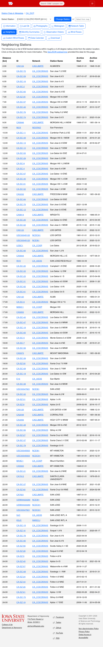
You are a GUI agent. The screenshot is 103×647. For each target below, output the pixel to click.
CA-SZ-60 (20, 489)
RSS (57, 638)
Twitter (58, 622)
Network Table (77, 25)
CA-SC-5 (20, 337)
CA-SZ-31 (20, 399)
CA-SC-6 (20, 301)
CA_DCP (30, 13)
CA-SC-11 (21, 132)
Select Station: (8, 19)
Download (55, 37)
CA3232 (20, 194)
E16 (18, 378)
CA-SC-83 (21, 91)
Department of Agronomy (12, 627)
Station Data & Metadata (12, 13)
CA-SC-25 (21, 219)
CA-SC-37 (21, 440)
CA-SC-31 (21, 281)
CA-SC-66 (21, 250)
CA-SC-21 (21, 471)
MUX (18, 127)
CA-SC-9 (20, 163)
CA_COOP (37, 245)
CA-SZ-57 (20, 566)
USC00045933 (23, 450)
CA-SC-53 (21, 153)
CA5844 (20, 255)
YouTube (59, 633)
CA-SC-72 (21, 71)
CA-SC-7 (20, 342)
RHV (18, 260)
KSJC (19, 520)
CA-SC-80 (21, 540)
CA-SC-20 (21, 266)
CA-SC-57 (21, 101)
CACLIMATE (38, 66)
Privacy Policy (84, 631)
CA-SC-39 (21, 358)
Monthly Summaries (30, 31)
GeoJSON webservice (57, 51)
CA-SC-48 (21, 424)
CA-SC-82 (21, 286)
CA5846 (20, 122)
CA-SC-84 (21, 199)
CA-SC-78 (21, 535)
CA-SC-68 (21, 571)
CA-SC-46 (21, 107)
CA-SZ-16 (20, 530)
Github (58, 627)
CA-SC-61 (21, 291)
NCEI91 (35, 240)
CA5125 (20, 409)
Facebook (59, 617)
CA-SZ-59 (20, 545)
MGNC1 (20, 307)
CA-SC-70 (21, 597)
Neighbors (10, 31)
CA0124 (20, 66)
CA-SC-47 (21, 322)
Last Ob (25, 25)
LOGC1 (19, 245)
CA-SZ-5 (20, 556)
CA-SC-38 (21, 383)
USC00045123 (23, 235)
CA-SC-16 (21, 81)
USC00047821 (23, 389)
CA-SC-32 (21, 394)
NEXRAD (36, 127)
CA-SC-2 (20, 86)
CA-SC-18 (21, 327)
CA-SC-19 (21, 373)
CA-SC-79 (21, 445)
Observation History (55, 31)
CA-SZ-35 (20, 96)
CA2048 (20, 414)
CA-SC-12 (21, 209)
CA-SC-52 (21, 189)
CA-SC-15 (21, 525)
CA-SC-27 (21, 484)
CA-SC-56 (21, 430)
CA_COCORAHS (40, 71)
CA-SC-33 (21, 271)
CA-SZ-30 (20, 363)
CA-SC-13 (21, 142)
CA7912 (20, 476)
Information (11, 25)
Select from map (82, 19)
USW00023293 (23, 499)
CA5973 (20, 353)
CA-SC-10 (21, 148)
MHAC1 (19, 460)
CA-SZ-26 (20, 586)
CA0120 (20, 296)
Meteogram (59, 25)
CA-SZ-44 (20, 581)
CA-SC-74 (21, 117)
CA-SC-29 (21, 158)
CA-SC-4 (20, 168)
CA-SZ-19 (20, 602)
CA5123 (20, 230)
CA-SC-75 (21, 204)
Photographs (41, 25)
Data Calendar (37, 37)
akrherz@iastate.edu (36, 626)
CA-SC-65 (21, 332)
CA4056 (20, 419)
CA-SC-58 (21, 348)
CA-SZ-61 (20, 592)
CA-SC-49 (21, 137)
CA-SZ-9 (20, 404)
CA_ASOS (37, 260)
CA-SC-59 (21, 76)
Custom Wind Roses (15, 37)
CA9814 (20, 214)
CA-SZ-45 (20, 561)
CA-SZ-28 (20, 551)
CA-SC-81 (21, 183)
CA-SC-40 (21, 317)
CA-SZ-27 (20, 435)
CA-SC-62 (21, 225)
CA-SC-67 (21, 173)
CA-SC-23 (21, 276)
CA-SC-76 (21, 112)
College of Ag (7, 624)
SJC (18, 515)
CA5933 (20, 466)
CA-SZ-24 (20, 576)
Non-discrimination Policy (89, 628)
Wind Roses (76, 31)
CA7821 (20, 494)
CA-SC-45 (21, 178)
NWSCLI (36, 520)
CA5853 (20, 312)
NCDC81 (36, 235)
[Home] (10, 3)
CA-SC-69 (21, 368)
